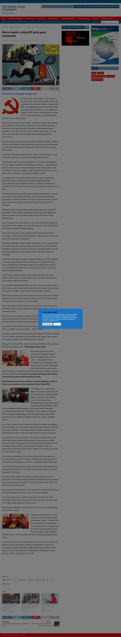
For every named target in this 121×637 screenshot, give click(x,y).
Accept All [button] (57, 324)
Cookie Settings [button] (47, 324)
